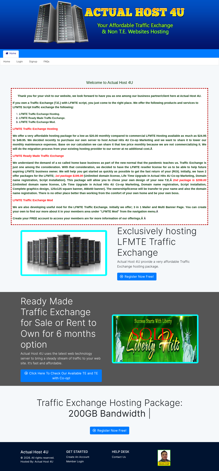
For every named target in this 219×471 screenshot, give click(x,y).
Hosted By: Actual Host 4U (37, 461)
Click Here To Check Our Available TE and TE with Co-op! (63, 375)
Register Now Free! (139, 276)
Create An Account (77, 456)
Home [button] (12, 53)
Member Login (75, 461)
